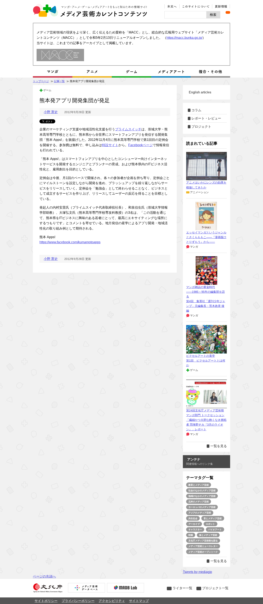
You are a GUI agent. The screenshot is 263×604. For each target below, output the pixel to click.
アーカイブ (194, 524)
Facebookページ (140, 145)
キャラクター (195, 529)
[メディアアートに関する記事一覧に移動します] (171, 72)
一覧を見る (218, 446)
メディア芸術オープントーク (203, 552)
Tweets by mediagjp (197, 572)
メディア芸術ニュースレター (203, 546)
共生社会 (192, 518)
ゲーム (47, 90)
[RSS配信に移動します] (228, 12)
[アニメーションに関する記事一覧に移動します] (92, 72)
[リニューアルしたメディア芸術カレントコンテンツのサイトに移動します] (60, 55)
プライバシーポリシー (78, 601)
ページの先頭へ (44, 576)
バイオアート (215, 529)
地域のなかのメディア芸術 (202, 496)
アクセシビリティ (112, 601)
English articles (200, 92)
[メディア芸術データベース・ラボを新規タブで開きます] (125, 588)
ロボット (210, 524)
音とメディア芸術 (213, 518)
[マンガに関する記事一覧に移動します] (52, 72)
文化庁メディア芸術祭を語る (203, 540)
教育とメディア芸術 (198, 485)
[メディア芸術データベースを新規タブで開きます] (86, 588)
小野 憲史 (51, 112)
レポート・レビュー (206, 118)
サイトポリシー (46, 601)
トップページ (41, 81)
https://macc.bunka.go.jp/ (184, 37)
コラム (196, 110)
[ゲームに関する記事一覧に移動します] (131, 72)
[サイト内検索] (185, 14)
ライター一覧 (182, 588)
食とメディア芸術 (208, 535)
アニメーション (199, 192)
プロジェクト (201, 126)
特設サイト (110, 145)
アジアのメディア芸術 (199, 512)
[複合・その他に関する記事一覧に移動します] (210, 72)
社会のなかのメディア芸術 (202, 490)
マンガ (194, 246)
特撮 (190, 535)
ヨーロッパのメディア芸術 (202, 507)
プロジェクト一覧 (215, 588)
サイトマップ (139, 601)
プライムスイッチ (128, 129)
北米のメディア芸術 (198, 501)
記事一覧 (59, 81)
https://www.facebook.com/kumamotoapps (69, 242)
